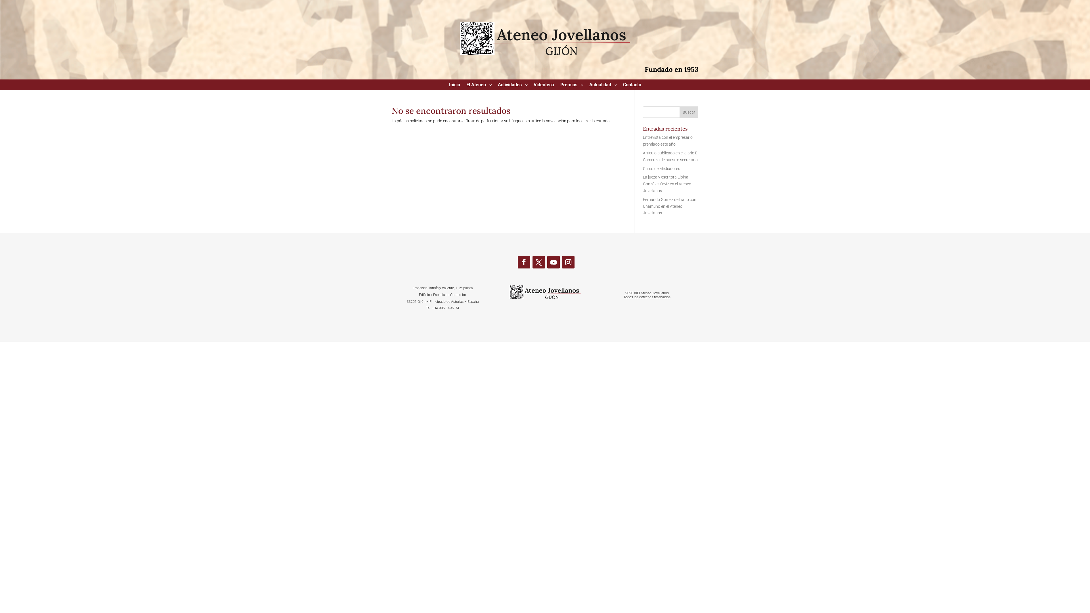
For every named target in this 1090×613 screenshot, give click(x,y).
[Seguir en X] (539, 262)
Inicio (454, 85)
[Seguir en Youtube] (553, 262)
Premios (568, 85)
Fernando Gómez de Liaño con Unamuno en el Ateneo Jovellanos (669, 206)
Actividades (510, 85)
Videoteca (544, 85)
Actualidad (600, 85)
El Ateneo (476, 85)
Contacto (632, 85)
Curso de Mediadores (661, 168)
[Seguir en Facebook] (524, 262)
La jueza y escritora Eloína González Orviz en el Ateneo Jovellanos (667, 184)
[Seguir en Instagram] (568, 262)
